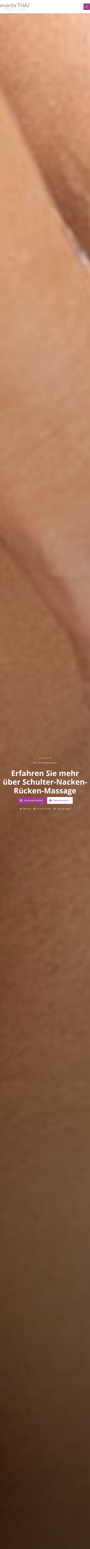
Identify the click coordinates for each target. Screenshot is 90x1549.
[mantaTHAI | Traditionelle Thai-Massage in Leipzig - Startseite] (14, 7)
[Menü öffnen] (86, 6)
